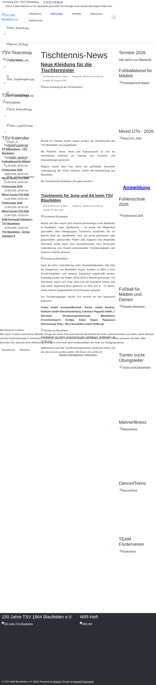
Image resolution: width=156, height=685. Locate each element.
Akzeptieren (8, 350)
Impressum (91, 355)
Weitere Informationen (71, 355)
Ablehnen (25, 350)
